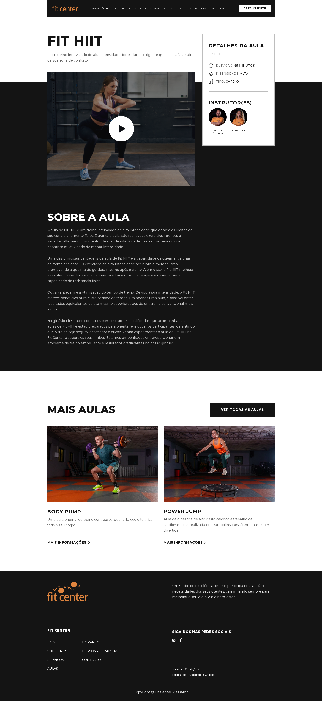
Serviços (170, 8)
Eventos (200, 8)
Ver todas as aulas (242, 410)
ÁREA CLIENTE (255, 8)
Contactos (217, 8)
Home (52, 642)
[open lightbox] (121, 128)
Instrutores (152, 8)
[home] (65, 8)
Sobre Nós (57, 651)
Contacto (91, 660)
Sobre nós (97, 8)
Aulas (137, 8)
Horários (186, 8)
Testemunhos (121, 8)
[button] (99, 8)
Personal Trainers (100, 651)
